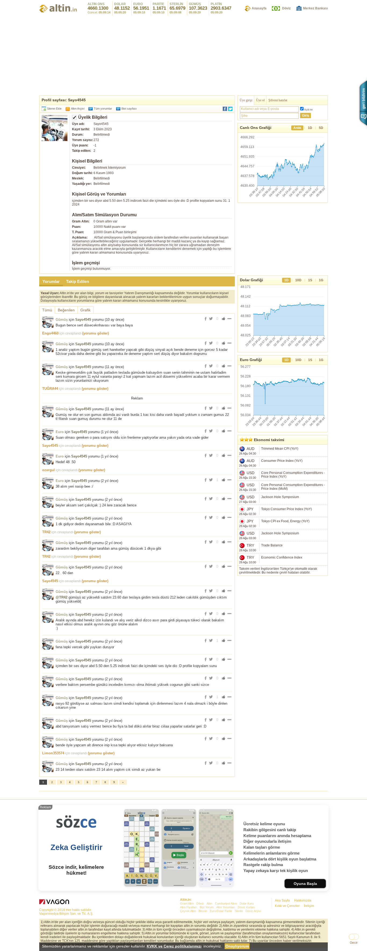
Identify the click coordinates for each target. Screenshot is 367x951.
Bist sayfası (129, 108)
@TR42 (61, 597)
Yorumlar (51, 281)
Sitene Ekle (54, 108)
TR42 (46, 532)
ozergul (48, 470)
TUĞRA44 (50, 389)
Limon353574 (53, 753)
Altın (209, 903)
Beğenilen (66, 310)
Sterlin (239, 911)
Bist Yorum (207, 907)
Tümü (47, 310)
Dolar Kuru (247, 903)
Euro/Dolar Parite (221, 911)
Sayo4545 (83, 320)
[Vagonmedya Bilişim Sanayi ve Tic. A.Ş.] (55, 902)
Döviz (286, 8)
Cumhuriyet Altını (226, 903)
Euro (60, 432)
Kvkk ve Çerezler (287, 906)
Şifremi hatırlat (277, 100)
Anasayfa (259, 8)
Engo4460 (50, 333)
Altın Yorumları (225, 907)
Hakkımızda (302, 900)
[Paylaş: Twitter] (230, 109)
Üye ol (260, 100)
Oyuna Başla (305, 883)
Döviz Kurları (246, 907)
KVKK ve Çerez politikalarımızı (174, 946)
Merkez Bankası (315, 8)
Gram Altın (187, 903)
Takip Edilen (77, 281)
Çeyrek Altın (188, 911)
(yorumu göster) (95, 333)
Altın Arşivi (77, 108)
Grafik (85, 310)
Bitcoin (203, 911)
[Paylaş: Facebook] (225, 109)
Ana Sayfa (282, 900)
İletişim (309, 906)
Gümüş (62, 320)
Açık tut (308, 109)
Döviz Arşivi (253, 911)
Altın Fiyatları (188, 907)
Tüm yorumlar (103, 108)
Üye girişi (246, 100)
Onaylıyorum (237, 946)
